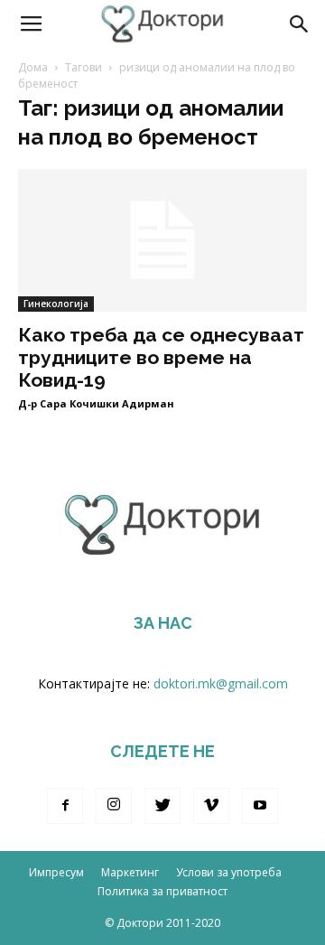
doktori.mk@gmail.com (220, 683)
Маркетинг (130, 872)
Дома (33, 67)
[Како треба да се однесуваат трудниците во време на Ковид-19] (162, 240)
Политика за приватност (163, 891)
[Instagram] (114, 806)
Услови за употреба (229, 872)
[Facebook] (65, 806)
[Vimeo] (211, 806)
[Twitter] (162, 806)
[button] (299, 24)
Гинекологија (55, 303)
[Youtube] (260, 806)
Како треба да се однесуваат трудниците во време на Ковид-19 (161, 357)
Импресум (56, 872)
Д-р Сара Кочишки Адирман (96, 403)
